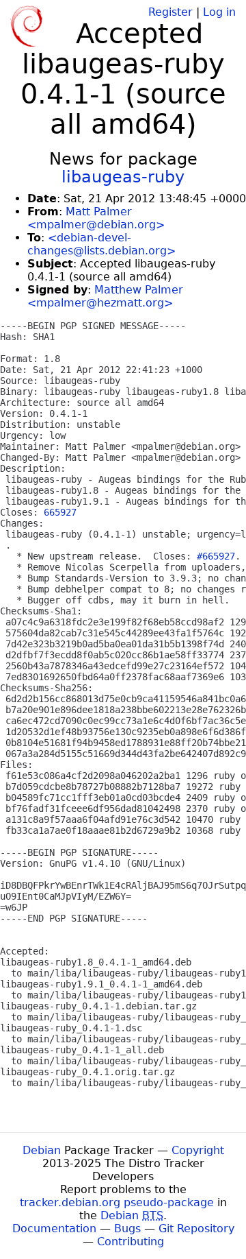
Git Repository (196, 1228)
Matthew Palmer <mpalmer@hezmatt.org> (105, 296)
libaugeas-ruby (123, 177)
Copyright (198, 1150)
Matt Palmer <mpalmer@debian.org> (96, 218)
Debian (42, 1150)
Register (170, 12)
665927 (60, 512)
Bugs (127, 1228)
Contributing (130, 1241)
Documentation (54, 1228)
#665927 (216, 556)
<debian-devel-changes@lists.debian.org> (101, 244)
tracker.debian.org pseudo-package (117, 1202)
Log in (219, 12)
